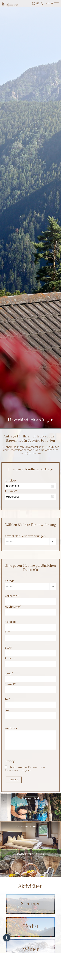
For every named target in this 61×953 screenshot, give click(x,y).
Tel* (7, 699)
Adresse (10, 621)
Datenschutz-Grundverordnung (25, 769)
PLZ (7, 632)
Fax (7, 710)
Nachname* (13, 606)
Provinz (10, 658)
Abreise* (11, 491)
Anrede (10, 581)
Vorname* (12, 596)
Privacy (10, 761)
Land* (9, 673)
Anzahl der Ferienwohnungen (25, 536)
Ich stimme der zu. (25, 769)
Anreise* (11, 480)
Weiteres (11, 728)
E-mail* (10, 684)
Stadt (8, 647)
